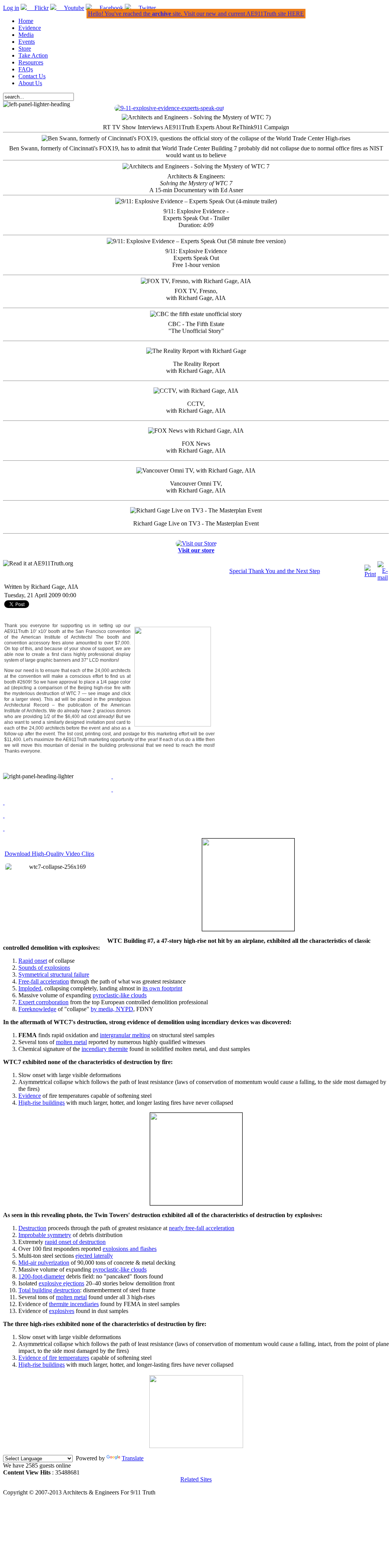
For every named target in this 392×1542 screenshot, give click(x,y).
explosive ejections (61, 1283)
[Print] (370, 574)
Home (25, 21)
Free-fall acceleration (43, 981)
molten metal (71, 1042)
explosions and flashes (130, 1248)
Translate (133, 1458)
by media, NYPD (112, 1009)
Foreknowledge (37, 1009)
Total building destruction (49, 1290)
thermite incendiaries (74, 1304)
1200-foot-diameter (41, 1276)
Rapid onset (32, 960)
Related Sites (196, 1479)
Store (24, 48)
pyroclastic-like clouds (120, 995)
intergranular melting (125, 1035)
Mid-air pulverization (43, 1262)
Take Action (33, 55)
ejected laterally (94, 1255)
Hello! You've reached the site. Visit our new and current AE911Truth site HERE (196, 13)
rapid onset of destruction (75, 1242)
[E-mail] (382, 577)
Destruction (32, 1228)
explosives (61, 1311)
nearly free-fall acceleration (201, 1228)
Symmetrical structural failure (53, 974)
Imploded (29, 988)
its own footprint (162, 988)
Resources (30, 62)
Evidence (29, 28)
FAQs (25, 69)
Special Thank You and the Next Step (274, 571)
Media (26, 34)
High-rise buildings (41, 1102)
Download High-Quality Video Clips (49, 853)
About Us (30, 83)
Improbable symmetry (44, 1235)
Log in (11, 8)
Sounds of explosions (44, 967)
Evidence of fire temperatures (53, 1357)
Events (26, 41)
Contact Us (32, 76)
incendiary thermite (105, 1049)
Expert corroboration (43, 1002)
